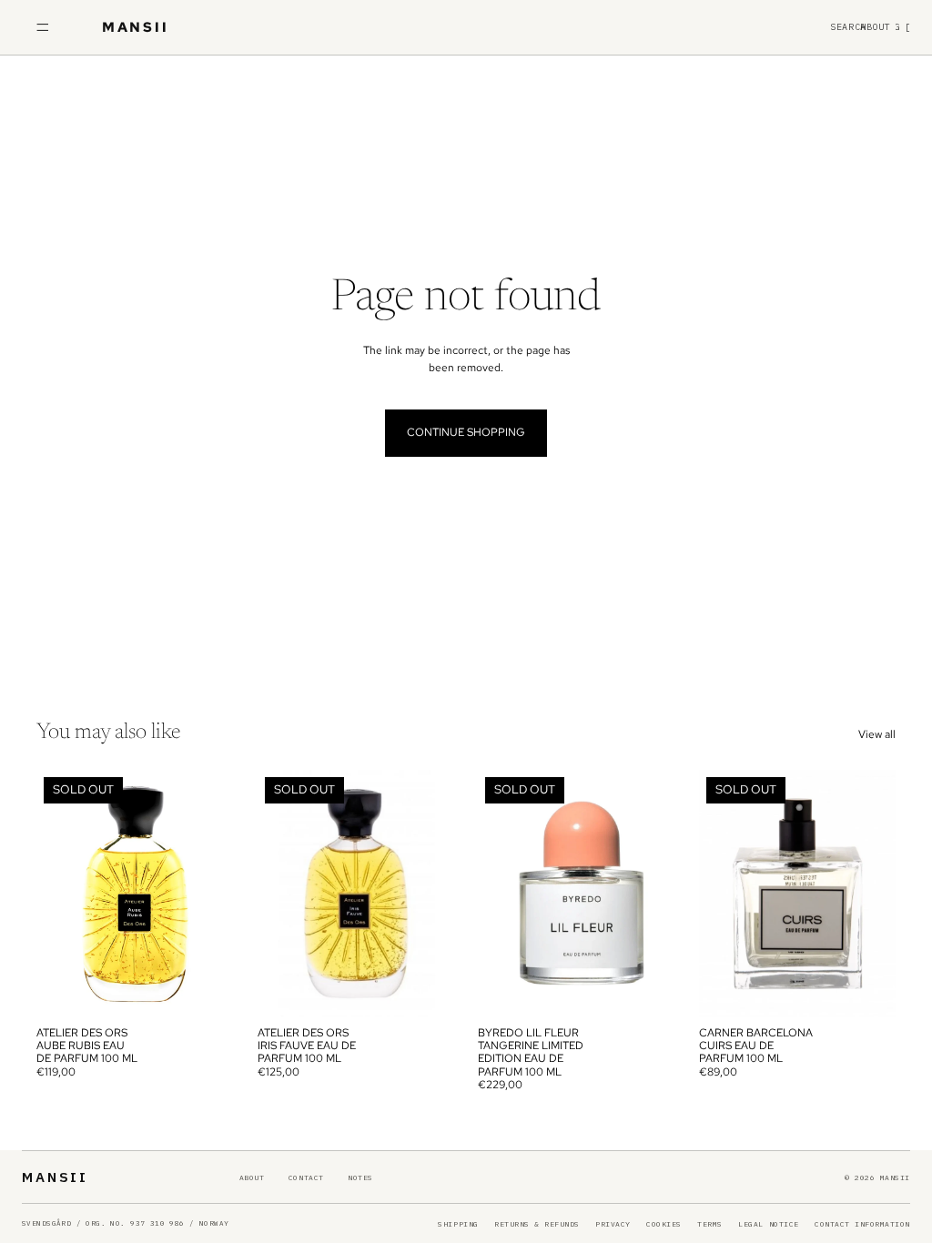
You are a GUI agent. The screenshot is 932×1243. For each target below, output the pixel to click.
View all (877, 734)
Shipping (458, 1223)
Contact (306, 1177)
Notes (360, 1177)
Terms (710, 1223)
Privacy (613, 1223)
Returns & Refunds (537, 1223)
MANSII (55, 1177)
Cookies (664, 1223)
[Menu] (43, 27)
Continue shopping (466, 432)
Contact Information (862, 1223)
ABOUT (875, 27)
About (252, 1177)
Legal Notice (768, 1223)
